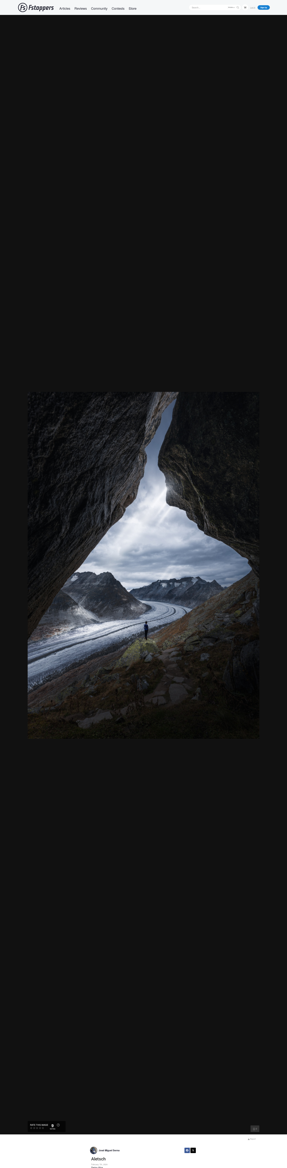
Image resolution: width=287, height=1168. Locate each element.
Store (132, 8)
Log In (252, 7)
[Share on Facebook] (187, 1150)
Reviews (80, 8)
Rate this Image (39, 1124)
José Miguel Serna (109, 1150)
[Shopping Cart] (245, 7)
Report (253, 1139)
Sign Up (263, 7)
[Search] (237, 7)
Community (99, 8)
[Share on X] (193, 1150)
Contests (118, 8)
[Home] (36, 7)
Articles (64, 8)
